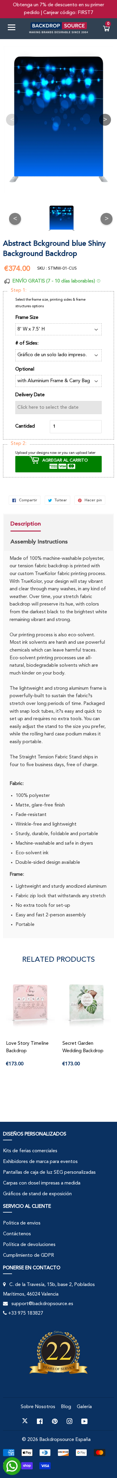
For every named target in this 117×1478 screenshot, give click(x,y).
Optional (24, 369)
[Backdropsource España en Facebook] (40, 1421)
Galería (84, 1407)
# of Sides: (26, 343)
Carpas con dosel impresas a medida (41, 1183)
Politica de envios (21, 1223)
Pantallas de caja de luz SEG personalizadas (49, 1172)
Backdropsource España (65, 1439)
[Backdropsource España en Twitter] (25, 1421)
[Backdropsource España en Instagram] (70, 1421)
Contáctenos (17, 1234)
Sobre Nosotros (38, 1407)
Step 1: (18, 290)
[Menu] (14, 28)
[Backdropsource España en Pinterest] (55, 1421)
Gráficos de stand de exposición (37, 1194)
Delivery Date (30, 395)
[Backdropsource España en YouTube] (84, 1421)
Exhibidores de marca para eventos (40, 1161)
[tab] (39, 525)
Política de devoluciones (29, 1244)
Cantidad (25, 426)
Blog (66, 1407)
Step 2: (18, 443)
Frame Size (26, 317)
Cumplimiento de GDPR (28, 1255)
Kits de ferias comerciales (30, 1151)
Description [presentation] (25, 523)
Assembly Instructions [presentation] (39, 541)
